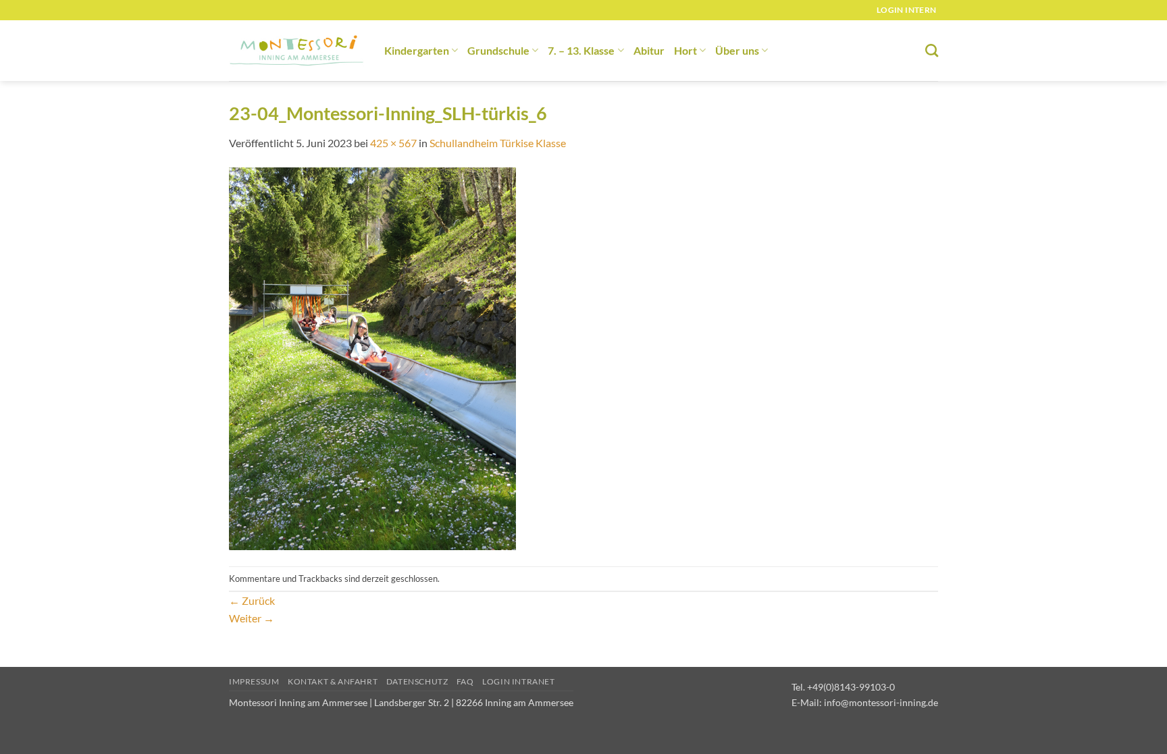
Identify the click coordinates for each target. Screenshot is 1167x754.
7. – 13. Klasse (581, 50)
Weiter (251, 618)
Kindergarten (416, 50)
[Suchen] (931, 50)
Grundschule (498, 50)
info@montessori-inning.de (881, 702)
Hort (685, 50)
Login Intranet (518, 681)
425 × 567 (393, 142)
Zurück (252, 600)
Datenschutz (417, 681)
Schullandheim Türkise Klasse (498, 142)
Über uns (737, 50)
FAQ (465, 681)
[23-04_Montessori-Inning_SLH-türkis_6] (372, 357)
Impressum (254, 681)
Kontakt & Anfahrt (333, 681)
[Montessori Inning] (296, 51)
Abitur (649, 50)
